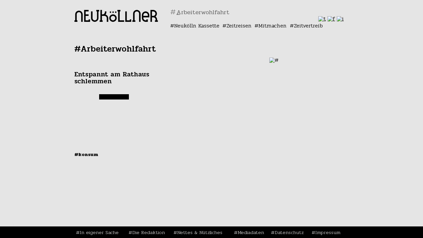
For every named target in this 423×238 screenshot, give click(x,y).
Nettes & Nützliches (199, 232)
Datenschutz (289, 232)
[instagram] (340, 19)
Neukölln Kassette (196, 25)
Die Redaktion (148, 232)
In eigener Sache (99, 232)
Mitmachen (272, 25)
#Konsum (86, 154)
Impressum (327, 232)
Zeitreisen (238, 25)
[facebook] (331, 19)
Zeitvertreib (308, 25)
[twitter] (322, 19)
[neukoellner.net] (116, 20)
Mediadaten (251, 232)
